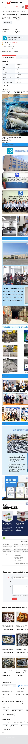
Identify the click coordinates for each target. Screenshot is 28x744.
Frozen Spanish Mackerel (22, 694)
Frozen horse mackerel (7, 691)
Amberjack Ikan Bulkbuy (8, 729)
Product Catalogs (23, 685)
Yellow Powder (6, 722)
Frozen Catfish (5, 694)
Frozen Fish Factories (18, 722)
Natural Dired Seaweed (8, 714)
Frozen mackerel (20, 689)
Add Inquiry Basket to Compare (10, 51)
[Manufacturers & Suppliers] (14, 2)
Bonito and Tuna (20, 691)
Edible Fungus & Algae (17, 711)
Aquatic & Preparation (20, 11)
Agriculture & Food (10, 11)
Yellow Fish (5, 726)
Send (15, 599)
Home (3, 11)
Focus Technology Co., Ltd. (19, 737)
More (3, 732)
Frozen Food (6, 711)
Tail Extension (14, 726)
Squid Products (5, 689)
